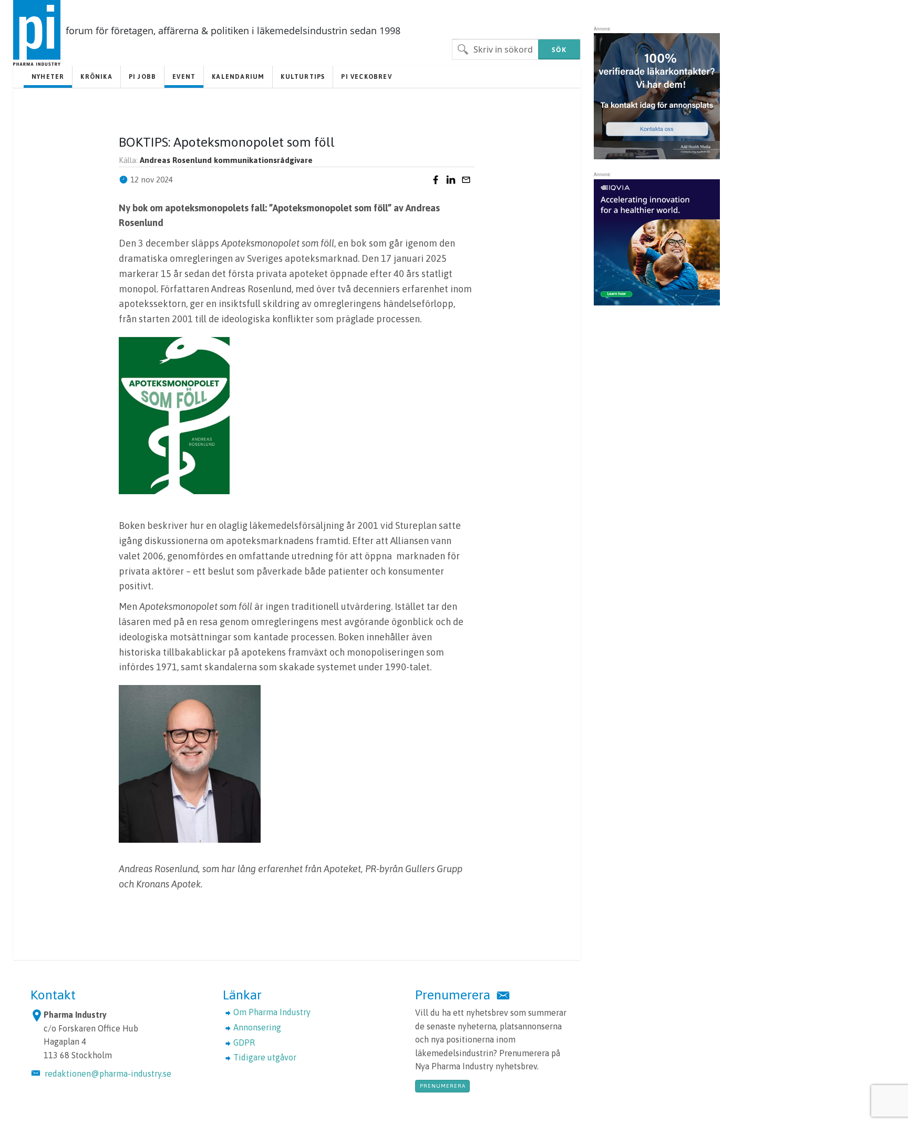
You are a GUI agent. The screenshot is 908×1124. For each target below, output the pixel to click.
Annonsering (257, 1027)
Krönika (96, 76)
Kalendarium (238, 76)
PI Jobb (142, 76)
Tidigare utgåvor (264, 1057)
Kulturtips (303, 76)
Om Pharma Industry (272, 1012)
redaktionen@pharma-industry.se (108, 1073)
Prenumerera (443, 1086)
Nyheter (48, 76)
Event (183, 76)
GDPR (244, 1042)
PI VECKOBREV (366, 76)
